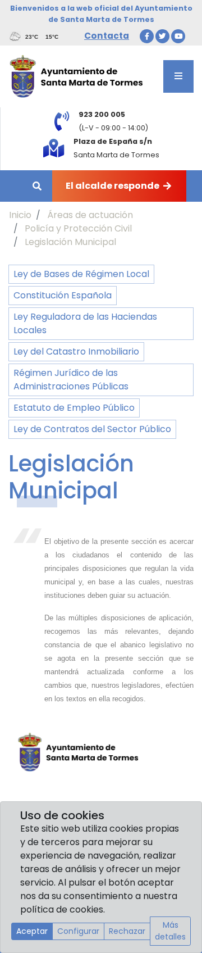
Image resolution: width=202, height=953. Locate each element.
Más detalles (170, 930)
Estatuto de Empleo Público (74, 407)
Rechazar (127, 931)
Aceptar (32, 931)
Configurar (78, 931)
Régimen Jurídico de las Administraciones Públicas (70, 379)
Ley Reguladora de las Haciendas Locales (85, 323)
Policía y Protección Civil (78, 228)
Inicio (20, 214)
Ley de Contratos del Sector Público (92, 429)
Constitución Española (62, 295)
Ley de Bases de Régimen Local (81, 273)
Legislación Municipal (70, 241)
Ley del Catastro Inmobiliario (76, 351)
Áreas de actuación (90, 214)
